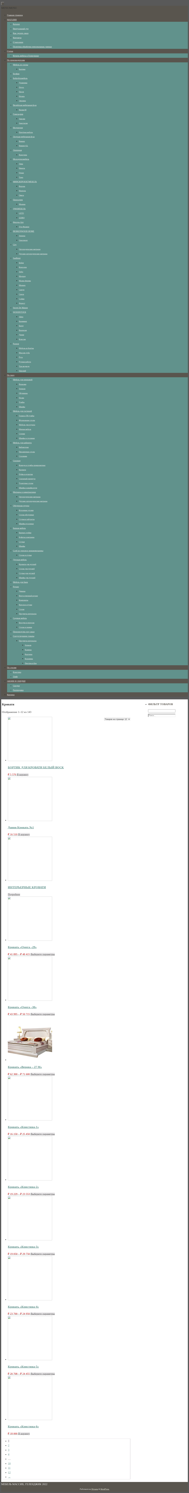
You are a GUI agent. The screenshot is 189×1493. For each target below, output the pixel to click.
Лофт (15, 677)
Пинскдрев (18, 200)
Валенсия (23, 330)
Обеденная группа (21, 506)
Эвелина (22, 101)
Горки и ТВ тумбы (26, 416)
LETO (21, 213)
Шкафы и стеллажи (27, 438)
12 (9, 1472)
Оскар (21, 173)
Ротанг (16, 587)
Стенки (22, 434)
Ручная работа (25, 362)
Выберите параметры (43, 954)
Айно (21, 317)
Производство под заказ (24, 632)
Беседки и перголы (26, 623)
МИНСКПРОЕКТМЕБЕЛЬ (25, 182)
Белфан (16, 74)
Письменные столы (27, 452)
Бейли (21, 263)
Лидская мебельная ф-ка (24, 137)
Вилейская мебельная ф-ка (24, 105)
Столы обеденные (26, 515)
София (21, 299)
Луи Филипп (24, 227)
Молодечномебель (21, 159)
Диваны (22, 591)
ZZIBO (22, 218)
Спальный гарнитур (27, 479)
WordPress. (104, 1489)
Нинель (22, 168)
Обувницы (23, 393)
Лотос (21, 87)
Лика (21, 164)
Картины (28, 654)
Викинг (22, 141)
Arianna (22, 236)
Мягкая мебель (25, 429)
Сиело (21, 294)
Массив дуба (24, 353)
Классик (22, 339)
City (15, 245)
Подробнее (14, 894)
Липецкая (17, 150)
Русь (21, 357)
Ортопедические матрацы (29, 249)
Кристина (23, 155)
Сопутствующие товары (23, 636)
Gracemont (23, 240)
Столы (21, 609)
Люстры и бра (31, 663)
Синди (21, 290)
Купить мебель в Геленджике (26, 56)
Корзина (10, 695)
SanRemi (17, 258)
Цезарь (22, 96)
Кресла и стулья (25, 605)
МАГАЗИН (12, 20)
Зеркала (22, 389)
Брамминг (23, 321)
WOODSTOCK (19, 312)
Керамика (29, 659)
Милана (22, 204)
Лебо (21, 272)
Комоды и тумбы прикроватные (32, 465)
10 (9, 1463)
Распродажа (18, 690)
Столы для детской (27, 569)
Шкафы (22, 407)
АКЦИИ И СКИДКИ (16, 681)
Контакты (17, 38)
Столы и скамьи (25, 627)
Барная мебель (19, 528)
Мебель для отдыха (27, 425)
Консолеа (23, 267)
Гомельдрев (18, 114)
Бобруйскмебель (20, 78)
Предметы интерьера (27, 614)
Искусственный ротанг (28, 596)
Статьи (10, 51)
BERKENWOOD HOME (23, 231)
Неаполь (22, 191)
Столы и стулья (25, 555)
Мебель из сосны (20, 65)
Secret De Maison (20, 308)
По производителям (16, 60)
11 (9, 1467)
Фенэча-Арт (18, 222)
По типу (10, 375)
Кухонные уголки (26, 510)
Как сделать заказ (20, 33)
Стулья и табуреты (27, 519)
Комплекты (23, 600)
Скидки (16, 686)
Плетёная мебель (26, 132)
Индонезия (18, 128)
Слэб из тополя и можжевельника (28, 551)
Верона (22, 186)
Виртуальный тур (20, 29)
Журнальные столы (27, 420)
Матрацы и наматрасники (24, 492)
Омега (21, 195)
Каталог (16, 24)
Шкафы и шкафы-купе (28, 488)
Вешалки (22, 384)
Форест (22, 303)
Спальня (16, 461)
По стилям (11, 668)
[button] (9, 7)
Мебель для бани (20, 582)
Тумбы (22, 402)
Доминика (23, 83)
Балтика (22, 69)
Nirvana (94, 1489)
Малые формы (25, 281)
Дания (21, 335)
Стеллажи (23, 456)
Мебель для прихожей (22, 380)
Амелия (22, 119)
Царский (22, 371)
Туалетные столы (26, 483)
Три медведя (24, 366)
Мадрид (22, 276)
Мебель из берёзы (26, 348)
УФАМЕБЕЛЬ (19, 209)
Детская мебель (20, 560)
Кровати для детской (27, 564)
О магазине (18, 42)
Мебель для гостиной (22, 411)
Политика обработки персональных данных (32, 47)
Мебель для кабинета (22, 443)
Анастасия (23, 123)
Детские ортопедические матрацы (33, 254)
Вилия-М (22, 110)
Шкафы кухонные (26, 524)
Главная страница (15, 15)
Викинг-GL (23, 146)
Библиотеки (24, 447)
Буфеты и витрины (26, 537)
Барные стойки (25, 533)
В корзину (22, 774)
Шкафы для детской (27, 578)
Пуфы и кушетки (26, 474)
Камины (28, 650)
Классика (17, 672)
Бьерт (21, 326)
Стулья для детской (27, 573)
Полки (21, 398)
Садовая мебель (20, 618)
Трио (21, 177)
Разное (16, 344)
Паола (21, 92)
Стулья (22, 542)
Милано (22, 285)
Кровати (22, 470)
